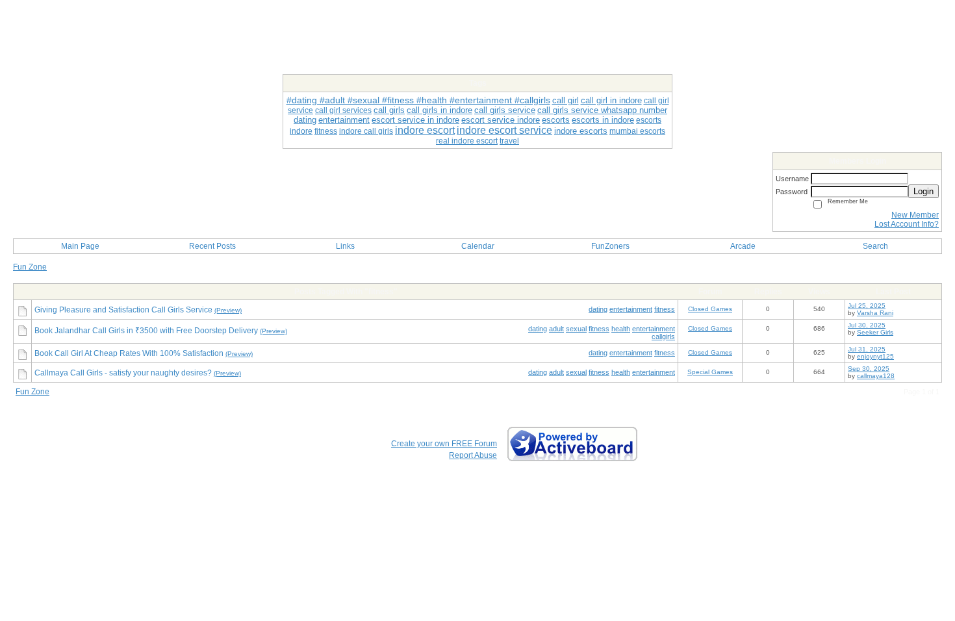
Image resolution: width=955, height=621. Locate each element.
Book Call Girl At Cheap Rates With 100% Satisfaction (128, 353)
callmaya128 (876, 375)
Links (345, 246)
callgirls (663, 336)
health (620, 329)
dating (598, 309)
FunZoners (610, 246)
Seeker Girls (875, 332)
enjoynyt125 (875, 356)
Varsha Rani (875, 312)
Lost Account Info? (906, 224)
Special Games (710, 371)
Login (923, 191)
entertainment (630, 309)
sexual (576, 329)
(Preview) (228, 310)
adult (556, 329)
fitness (664, 309)
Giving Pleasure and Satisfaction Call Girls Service (123, 309)
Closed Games (710, 308)
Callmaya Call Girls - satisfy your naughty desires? (123, 372)
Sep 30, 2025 (868, 368)
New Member (915, 215)
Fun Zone (30, 267)
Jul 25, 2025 (866, 305)
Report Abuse (473, 455)
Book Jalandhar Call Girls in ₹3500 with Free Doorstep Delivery (146, 330)
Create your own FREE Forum (444, 443)
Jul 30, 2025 (866, 325)
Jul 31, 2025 (866, 349)
